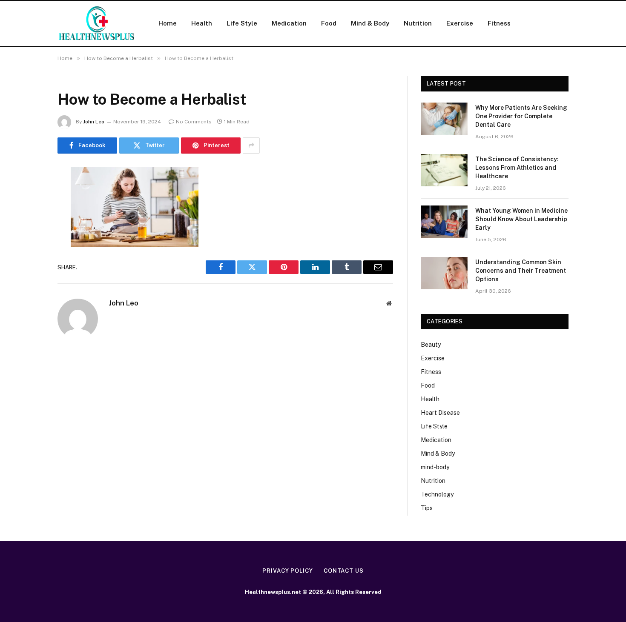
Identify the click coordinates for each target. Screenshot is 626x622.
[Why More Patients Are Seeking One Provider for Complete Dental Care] (444, 119)
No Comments (194, 122)
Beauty (431, 344)
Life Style (242, 23)
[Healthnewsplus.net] (96, 23)
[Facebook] (27, 195)
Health (201, 23)
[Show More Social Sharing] (251, 145)
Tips (427, 508)
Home (167, 23)
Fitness (499, 23)
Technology (437, 494)
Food (328, 23)
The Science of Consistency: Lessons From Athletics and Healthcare (517, 168)
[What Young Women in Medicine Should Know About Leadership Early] (444, 221)
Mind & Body (370, 23)
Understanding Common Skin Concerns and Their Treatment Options (520, 270)
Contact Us (344, 571)
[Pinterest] (27, 260)
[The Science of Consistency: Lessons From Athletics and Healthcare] (444, 170)
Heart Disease (440, 412)
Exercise (459, 23)
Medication (289, 23)
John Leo (93, 122)
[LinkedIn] (27, 238)
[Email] (27, 282)
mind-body (435, 467)
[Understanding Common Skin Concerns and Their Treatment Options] (444, 273)
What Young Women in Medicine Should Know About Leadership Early (521, 219)
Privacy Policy (287, 571)
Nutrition (418, 23)
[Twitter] (27, 216)
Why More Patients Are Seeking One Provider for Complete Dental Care (521, 116)
